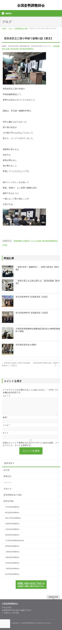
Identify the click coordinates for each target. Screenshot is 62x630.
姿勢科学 (26, 241)
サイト (6, 433)
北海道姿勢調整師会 (12, 529)
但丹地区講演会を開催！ (27, 345)
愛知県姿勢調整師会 (12, 535)
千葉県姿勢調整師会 (12, 568)
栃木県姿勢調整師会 (12, 574)
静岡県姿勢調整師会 (12, 546)
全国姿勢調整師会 (31, 5)
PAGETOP (53, 597)
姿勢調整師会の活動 (12, 495)
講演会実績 (15, 49)
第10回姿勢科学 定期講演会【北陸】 (32, 313)
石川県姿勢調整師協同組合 (14, 540)
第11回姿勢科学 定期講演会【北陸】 (32, 297)
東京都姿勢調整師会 (26, 49)
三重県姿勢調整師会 (12, 552)
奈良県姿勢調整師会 (12, 563)
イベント (7, 482)
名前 (5, 417)
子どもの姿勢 (36, 241)
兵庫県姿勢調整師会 (12, 523)
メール (6, 425)
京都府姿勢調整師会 (12, 557)
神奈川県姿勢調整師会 (13, 518)
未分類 (6, 470)
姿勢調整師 (18, 241)
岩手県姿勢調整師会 (12, 507)
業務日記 (7, 476)
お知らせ (7, 488)
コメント (7, 396)
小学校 (4, 245)
